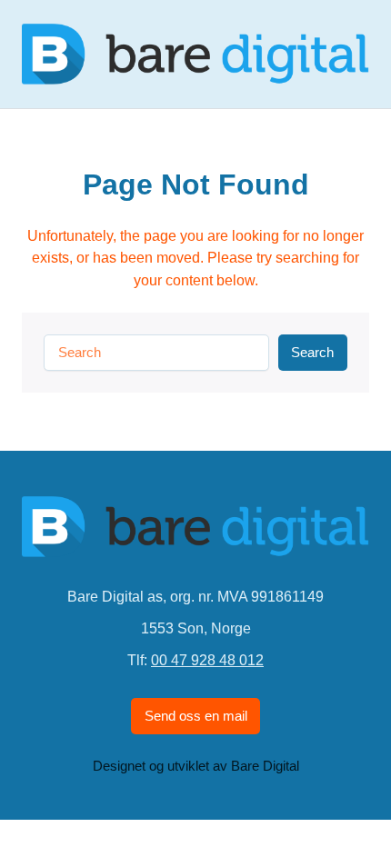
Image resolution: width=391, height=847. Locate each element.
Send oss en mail (196, 716)
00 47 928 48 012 (207, 660)
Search (312, 352)
